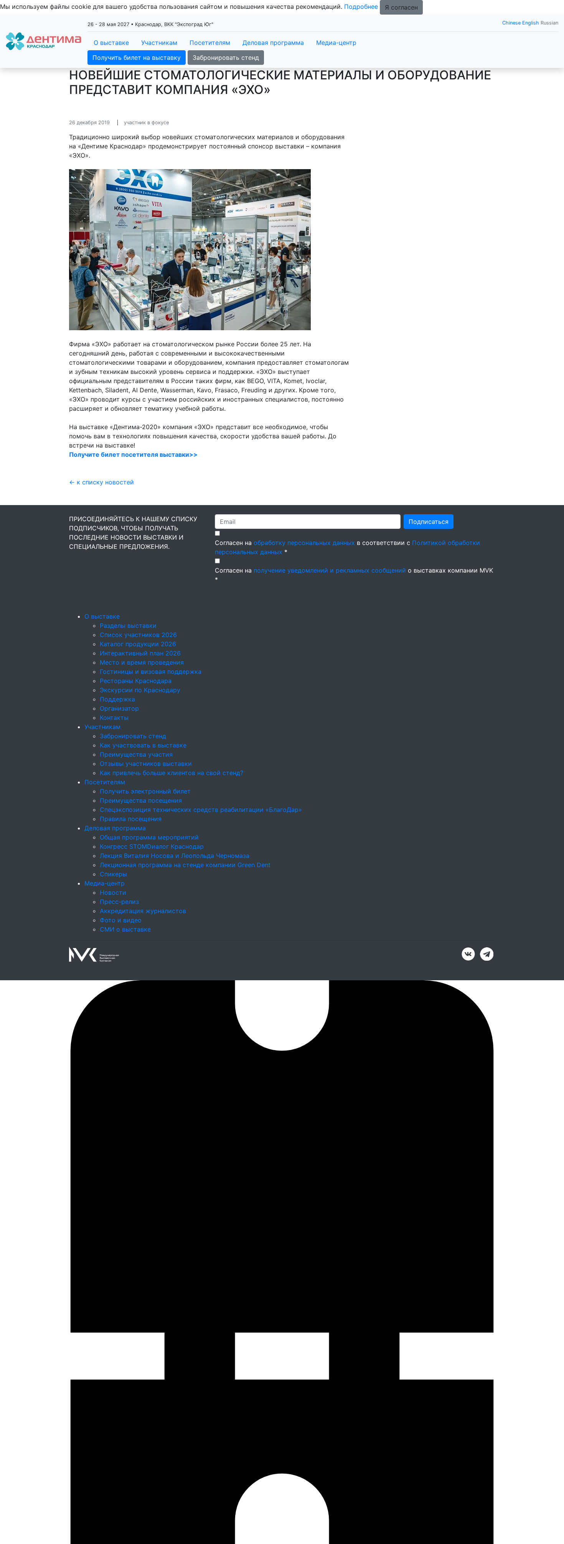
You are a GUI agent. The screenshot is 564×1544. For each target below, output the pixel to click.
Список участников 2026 (138, 635)
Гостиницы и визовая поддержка (150, 671)
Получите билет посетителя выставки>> (133, 454)
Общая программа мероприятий (149, 837)
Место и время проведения (142, 662)
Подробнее (361, 6)
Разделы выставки (128, 625)
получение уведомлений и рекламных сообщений (330, 570)
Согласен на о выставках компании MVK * (354, 574)
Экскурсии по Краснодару (140, 690)
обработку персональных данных (304, 542)
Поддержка (117, 699)
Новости (113, 892)
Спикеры (113, 874)
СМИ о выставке (125, 929)
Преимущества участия (136, 754)
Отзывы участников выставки (146, 763)
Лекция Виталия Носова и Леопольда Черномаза (174, 855)
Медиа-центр (336, 42)
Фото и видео (121, 920)
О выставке (111, 42)
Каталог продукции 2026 (138, 644)
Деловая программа (273, 42)
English (530, 23)
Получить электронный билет (145, 791)
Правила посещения (131, 819)
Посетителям (210, 42)
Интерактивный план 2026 (140, 653)
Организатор (119, 708)
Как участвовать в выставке (143, 745)
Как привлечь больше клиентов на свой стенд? (171, 773)
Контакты (114, 717)
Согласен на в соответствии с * (347, 547)
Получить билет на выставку (136, 57)
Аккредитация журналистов (143, 911)
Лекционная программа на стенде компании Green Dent (185, 865)
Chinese (511, 23)
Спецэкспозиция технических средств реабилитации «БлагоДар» (201, 809)
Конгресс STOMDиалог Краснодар (152, 846)
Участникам (159, 42)
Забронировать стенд (226, 57)
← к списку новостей (101, 482)
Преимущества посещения (141, 800)
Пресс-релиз (119, 901)
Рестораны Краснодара (136, 681)
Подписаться (429, 521)
